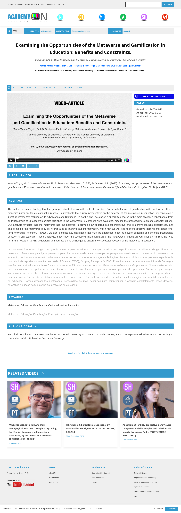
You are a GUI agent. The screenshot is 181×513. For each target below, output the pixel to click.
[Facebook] (17, 166)
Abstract (33, 87)
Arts (135, 496)
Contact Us (59, 4)
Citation (18, 87)
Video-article (46, 31)
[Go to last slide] (9, 417)
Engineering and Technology (145, 478)
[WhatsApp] (36, 166)
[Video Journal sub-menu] (39, 4)
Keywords (49, 87)
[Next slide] (171, 417)
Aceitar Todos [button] (171, 509)
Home (10, 4)
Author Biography (70, 87)
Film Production (98, 478)
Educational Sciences (81, 31)
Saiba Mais (158, 509)
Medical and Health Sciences (145, 482)
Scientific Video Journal (101, 473)
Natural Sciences (140, 473)
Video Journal (31, 4)
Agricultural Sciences (142, 487)
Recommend (47, 4)
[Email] (23, 166)
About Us (19, 4)
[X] (10, 166)
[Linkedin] (30, 166)
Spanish (126, 31)
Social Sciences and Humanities (146, 491)
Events (94, 482)
